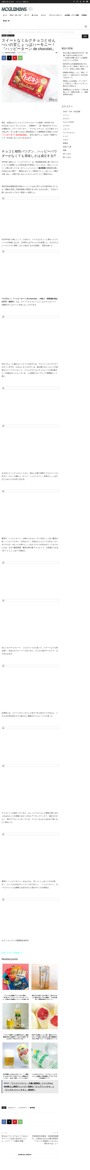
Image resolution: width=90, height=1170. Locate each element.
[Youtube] (87, 1)
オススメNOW (68, 122)
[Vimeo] (83, 1)
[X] (80, 1)
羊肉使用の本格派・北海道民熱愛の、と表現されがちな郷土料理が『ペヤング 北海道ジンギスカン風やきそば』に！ (45, 1140)
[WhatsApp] (20, 58)
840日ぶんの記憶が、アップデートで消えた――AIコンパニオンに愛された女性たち (75, 83)
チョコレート (12, 1107)
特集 (64, 150)
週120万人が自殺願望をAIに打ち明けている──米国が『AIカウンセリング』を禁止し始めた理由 (75, 66)
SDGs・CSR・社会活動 (71, 111)
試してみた (67, 154)
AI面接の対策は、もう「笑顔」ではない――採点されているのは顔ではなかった (75, 75)
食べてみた (11, 35)
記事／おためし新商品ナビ (12, 953)
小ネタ (65, 139)
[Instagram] (77, 1)
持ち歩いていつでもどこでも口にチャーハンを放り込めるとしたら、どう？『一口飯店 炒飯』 (15, 1138)
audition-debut (10, 52)
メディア (66, 129)
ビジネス (66, 125)
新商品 (10, 32)
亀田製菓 (32, 1107)
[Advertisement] (61, 8)
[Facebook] (74, 1)
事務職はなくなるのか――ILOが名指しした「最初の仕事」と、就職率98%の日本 (75, 92)
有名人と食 (67, 147)
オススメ (66, 118)
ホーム (4, 32)
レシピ (65, 136)
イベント (66, 115)
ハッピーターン (22, 1107)
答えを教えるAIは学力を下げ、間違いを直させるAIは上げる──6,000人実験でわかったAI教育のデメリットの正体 (75, 56)
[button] (85, 26)
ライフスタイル (69, 132)
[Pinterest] (14, 58)
